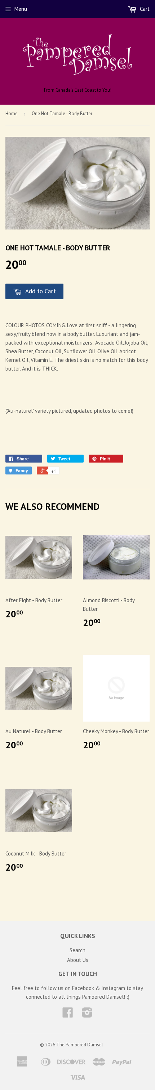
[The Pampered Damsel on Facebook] (67, 1014)
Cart (144, 8)
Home (11, 113)
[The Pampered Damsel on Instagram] (87, 1014)
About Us (77, 960)
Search (77, 950)
